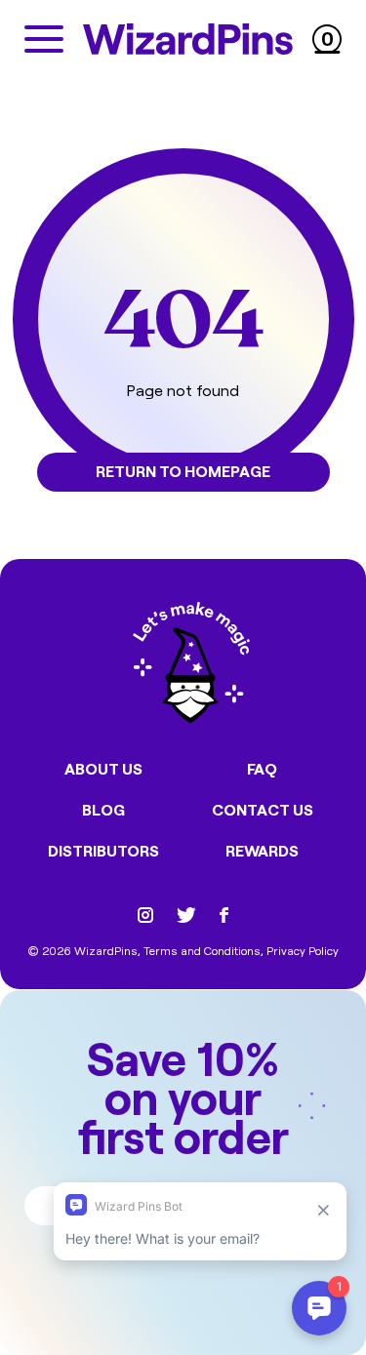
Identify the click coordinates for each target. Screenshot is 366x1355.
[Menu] (43, 39)
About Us (103, 769)
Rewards (262, 850)
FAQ (262, 769)
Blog (103, 809)
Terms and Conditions (202, 950)
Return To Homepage (183, 470)
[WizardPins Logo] (188, 39)
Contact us (262, 809)
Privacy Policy (302, 950)
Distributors (103, 850)
